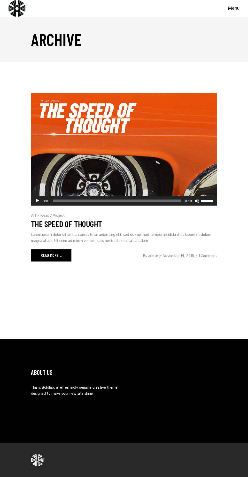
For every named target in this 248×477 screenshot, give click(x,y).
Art (33, 216)
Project (59, 216)
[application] (124, 201)
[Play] (37, 200)
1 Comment (208, 256)
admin (153, 256)
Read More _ (51, 255)
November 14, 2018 (178, 256)
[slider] (208, 200)
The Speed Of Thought (66, 224)
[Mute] (197, 200)
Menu (234, 9)
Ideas (44, 216)
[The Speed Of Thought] (124, 149)
